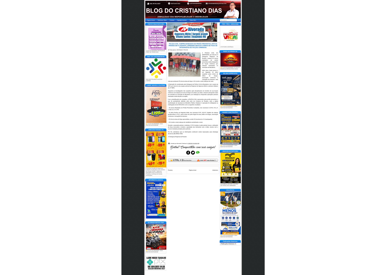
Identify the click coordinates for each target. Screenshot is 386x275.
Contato (172, 20)
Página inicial (192, 170)
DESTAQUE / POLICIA (182, 50)
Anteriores (215, 170)
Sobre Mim (193, 20)
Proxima (170, 170)
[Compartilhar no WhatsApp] (197, 154)
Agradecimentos (182, 20)
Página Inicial (151, 20)
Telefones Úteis (162, 20)
